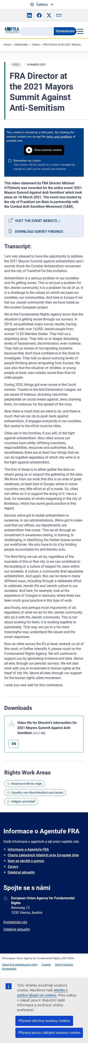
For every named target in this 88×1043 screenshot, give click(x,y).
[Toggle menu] (80, 31)
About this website (12, 964)
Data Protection (64, 964)
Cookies (46, 964)
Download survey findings (39, 232)
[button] (29, 15)
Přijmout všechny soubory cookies (44, 1021)
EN (14, 744)
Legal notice (30, 964)
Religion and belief (23, 801)
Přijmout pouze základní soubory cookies (49, 1032)
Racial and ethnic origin (26, 783)
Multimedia (21, 44)
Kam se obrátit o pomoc (26, 861)
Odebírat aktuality (21, 872)
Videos (36, 44)
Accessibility (9, 968)
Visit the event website (36, 221)
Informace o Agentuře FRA (28, 849)
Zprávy (13, 867)
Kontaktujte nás (15, 922)
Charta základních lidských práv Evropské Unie (43, 855)
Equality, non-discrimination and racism (37, 792)
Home (7, 44)
